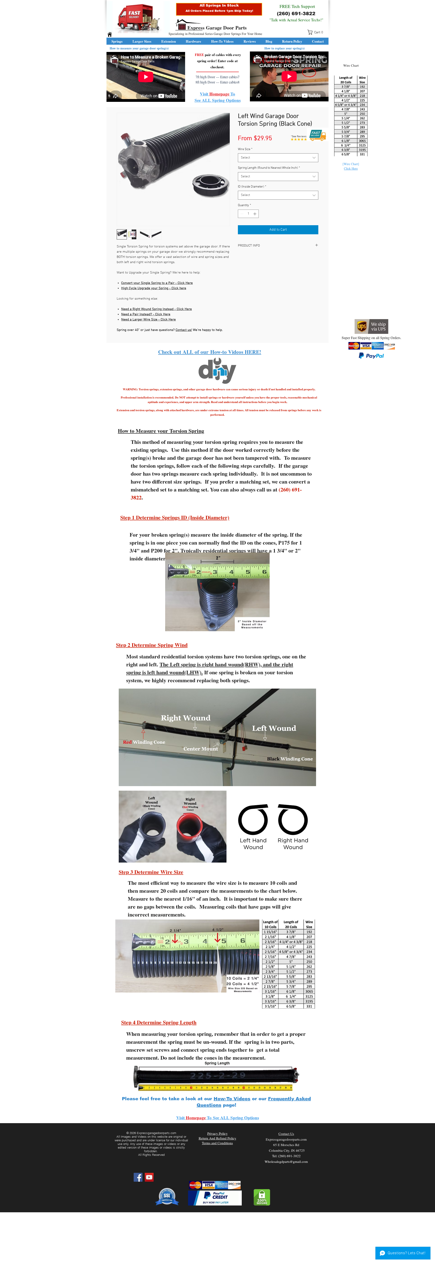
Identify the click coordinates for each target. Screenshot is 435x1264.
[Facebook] (138, 1177)
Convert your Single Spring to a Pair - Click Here (157, 283)
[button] (316, 32)
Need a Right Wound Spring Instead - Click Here (156, 309)
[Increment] (255, 214)
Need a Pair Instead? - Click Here (145, 314)
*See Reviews (299, 136)
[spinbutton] (248, 214)
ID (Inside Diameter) (252, 187)
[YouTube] (149, 1177)
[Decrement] (241, 214)
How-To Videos (232, 1098)
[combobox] (278, 157)
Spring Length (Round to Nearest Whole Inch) (269, 168)
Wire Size (245, 149)
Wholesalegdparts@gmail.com (286, 1161)
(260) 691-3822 (296, 13)
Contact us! (184, 330)
